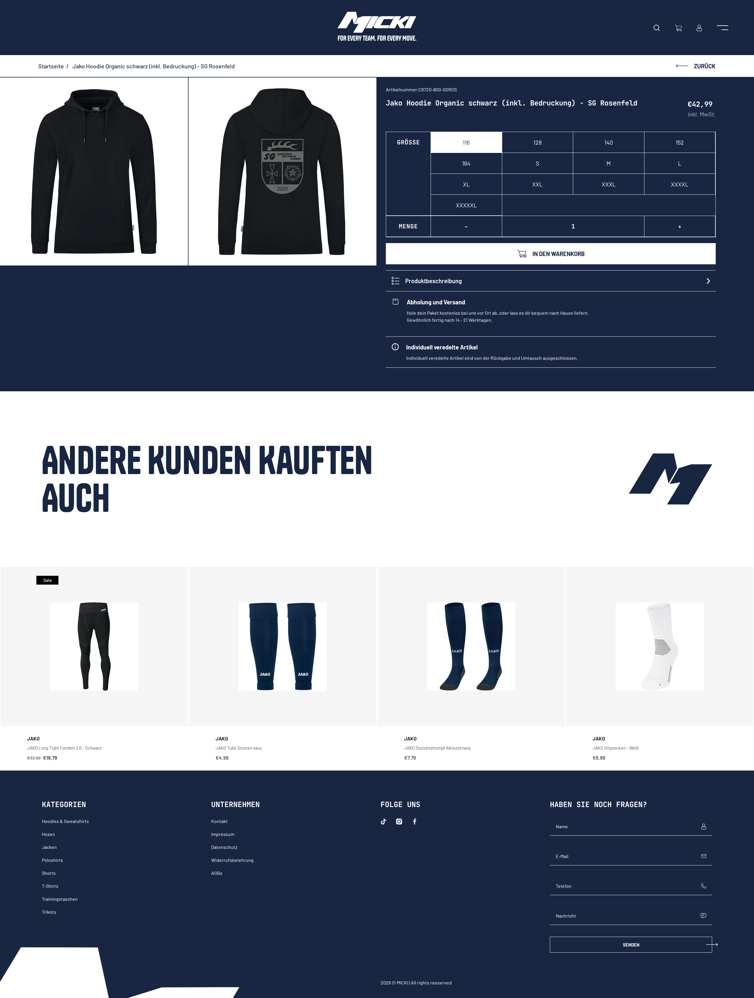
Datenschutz (224, 847)
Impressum (222, 834)
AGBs (216, 873)
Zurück (705, 66)
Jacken (49, 847)
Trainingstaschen (60, 899)
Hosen (48, 834)
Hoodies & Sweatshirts (65, 821)
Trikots (49, 912)
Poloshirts (52, 860)
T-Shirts (50, 886)
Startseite (51, 66)
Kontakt (219, 821)
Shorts (49, 873)
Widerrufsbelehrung (232, 860)
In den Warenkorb (559, 253)
